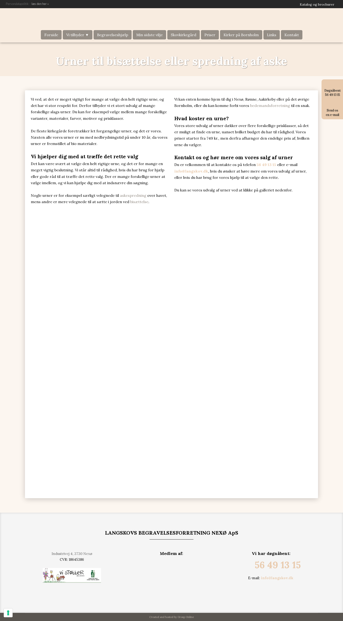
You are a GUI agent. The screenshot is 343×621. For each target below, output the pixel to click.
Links (271, 34)
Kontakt (291, 34)
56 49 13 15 (278, 565)
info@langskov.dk (277, 578)
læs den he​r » (40, 4)
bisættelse (139, 201)
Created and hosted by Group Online (171, 617)
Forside (51, 34)
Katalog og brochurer (317, 4)
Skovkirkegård (183, 34)
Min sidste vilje (149, 34)
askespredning (133, 195)
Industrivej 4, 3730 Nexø (72, 553)
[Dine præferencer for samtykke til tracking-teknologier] (8, 612)
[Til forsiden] (171, 19)
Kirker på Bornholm (241, 34)
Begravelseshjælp (112, 34)
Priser (209, 34)
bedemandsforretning (270, 105)
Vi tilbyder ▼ (77, 34)
